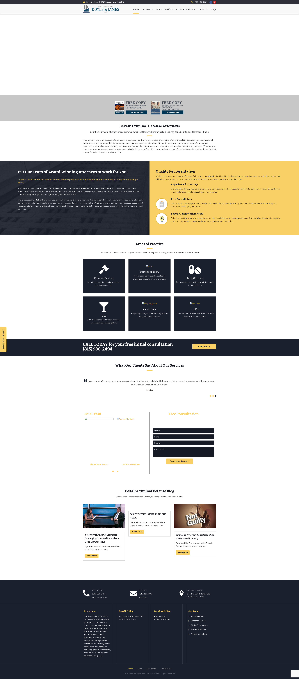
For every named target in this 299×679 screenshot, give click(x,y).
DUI (158, 9)
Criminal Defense (184, 9)
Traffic (168, 9)
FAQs (213, 9)
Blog (140, 669)
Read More (92, 556)
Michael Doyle (197, 616)
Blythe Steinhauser (99, 464)
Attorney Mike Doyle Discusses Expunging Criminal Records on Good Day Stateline (102, 538)
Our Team (146, 9)
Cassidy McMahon (199, 634)
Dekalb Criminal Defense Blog (149, 491)
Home (136, 9)
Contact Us (203, 9)
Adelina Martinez (131, 464)
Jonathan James (198, 621)
